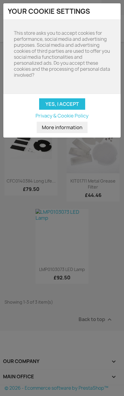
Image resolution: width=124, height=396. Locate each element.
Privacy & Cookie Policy (62, 116)
